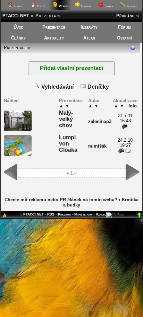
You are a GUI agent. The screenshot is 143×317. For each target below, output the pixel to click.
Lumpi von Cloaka (68, 143)
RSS (50, 214)
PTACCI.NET (15, 15)
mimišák (97, 146)
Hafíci (17, 6)
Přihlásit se (128, 15)
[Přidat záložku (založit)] (4, 217)
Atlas (89, 38)
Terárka (131, 6)
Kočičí (40, 6)
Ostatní (124, 38)
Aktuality (54, 38)
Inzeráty (89, 27)
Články (18, 38)
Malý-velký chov (66, 119)
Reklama (64, 214)
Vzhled (101, 214)
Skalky (108, 6)
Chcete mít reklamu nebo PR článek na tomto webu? (61, 199)
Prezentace (53, 27)
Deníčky (97, 87)
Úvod (19, 27)
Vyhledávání (57, 87)
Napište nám (83, 214)
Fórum (124, 27)
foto (132, 105)
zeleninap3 (99, 121)
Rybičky (85, 6)
